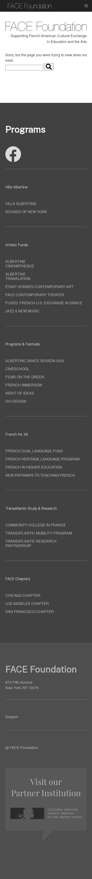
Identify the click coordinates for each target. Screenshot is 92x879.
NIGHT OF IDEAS (19, 393)
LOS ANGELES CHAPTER (27, 603)
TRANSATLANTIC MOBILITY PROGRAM (38, 533)
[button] (86, 6)
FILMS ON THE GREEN (24, 376)
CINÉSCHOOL (17, 368)
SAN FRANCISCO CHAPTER (29, 611)
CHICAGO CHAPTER (22, 595)
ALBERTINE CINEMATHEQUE (19, 263)
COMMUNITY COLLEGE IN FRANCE (35, 524)
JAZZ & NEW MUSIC (22, 310)
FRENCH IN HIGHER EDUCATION (33, 467)
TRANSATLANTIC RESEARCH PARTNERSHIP (30, 543)
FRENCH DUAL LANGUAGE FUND (34, 450)
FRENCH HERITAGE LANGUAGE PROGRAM (42, 459)
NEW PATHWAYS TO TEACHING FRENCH (40, 475)
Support (11, 716)
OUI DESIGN (15, 401)
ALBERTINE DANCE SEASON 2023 (34, 360)
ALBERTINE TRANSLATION (17, 276)
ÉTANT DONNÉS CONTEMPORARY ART (39, 286)
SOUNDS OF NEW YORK (26, 211)
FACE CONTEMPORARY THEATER (34, 294)
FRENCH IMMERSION (23, 385)
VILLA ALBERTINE (20, 203)
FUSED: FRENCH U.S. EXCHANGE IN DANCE (43, 302)
